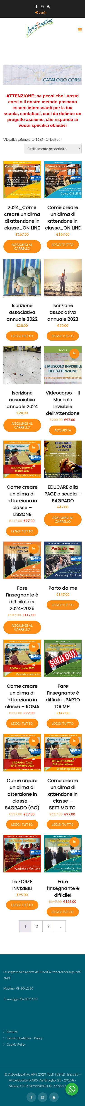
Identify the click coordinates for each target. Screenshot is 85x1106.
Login (42, 12)
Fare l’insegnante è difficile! (63, 888)
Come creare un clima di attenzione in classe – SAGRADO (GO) (22, 794)
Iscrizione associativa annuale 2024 (22, 400)
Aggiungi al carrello (22, 246)
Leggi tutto (63, 244)
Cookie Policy (16, 1044)
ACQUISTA (62, 430)
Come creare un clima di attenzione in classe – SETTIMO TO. (62, 794)
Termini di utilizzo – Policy (24, 1038)
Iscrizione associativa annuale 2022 (22, 312)
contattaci (30, 113)
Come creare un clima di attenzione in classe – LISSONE (22, 500)
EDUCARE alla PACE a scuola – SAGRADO (62, 494)
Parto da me (63, 588)
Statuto (12, 1032)
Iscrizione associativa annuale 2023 (62, 312)
